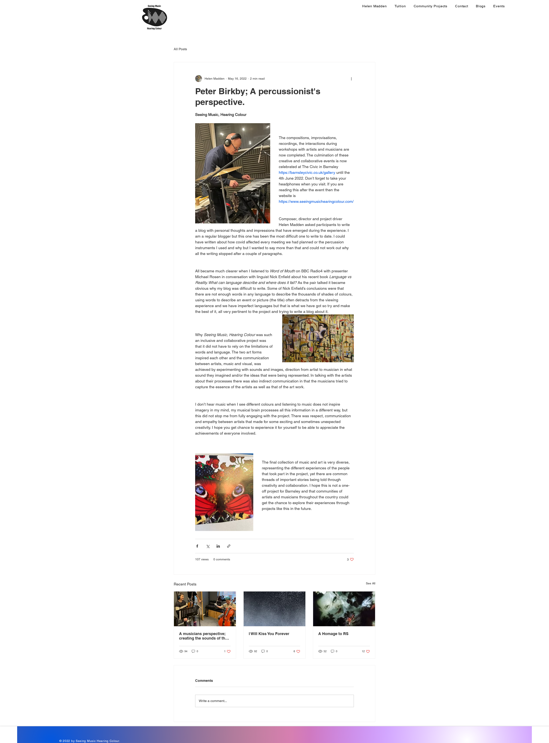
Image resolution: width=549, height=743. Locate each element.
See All (370, 583)
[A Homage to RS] (344, 608)
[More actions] (351, 78)
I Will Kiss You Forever (269, 633)
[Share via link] (229, 546)
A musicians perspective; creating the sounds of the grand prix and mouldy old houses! (203, 635)
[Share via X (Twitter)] (208, 546)
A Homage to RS (333, 633)
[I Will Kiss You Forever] (275, 608)
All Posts (180, 49)
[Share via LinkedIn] (218, 546)
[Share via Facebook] (197, 546)
